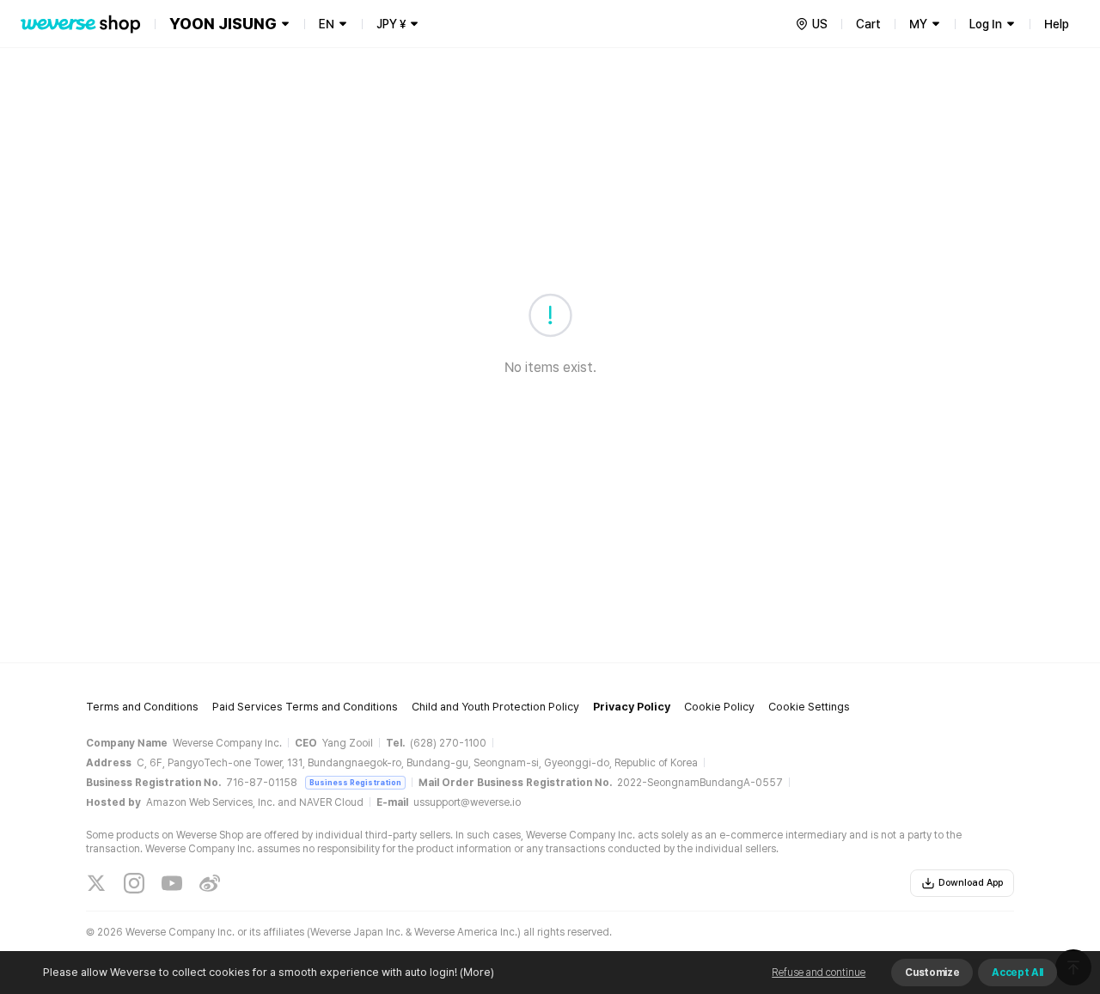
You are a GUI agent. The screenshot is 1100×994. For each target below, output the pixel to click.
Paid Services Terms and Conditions (305, 706)
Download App (970, 882)
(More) (477, 972)
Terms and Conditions (142, 706)
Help (1056, 24)
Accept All (1017, 973)
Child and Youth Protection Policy (495, 706)
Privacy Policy (631, 706)
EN (326, 24)
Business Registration (355, 782)
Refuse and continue (818, 973)
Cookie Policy (719, 706)
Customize (932, 973)
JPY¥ (391, 24)
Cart (868, 24)
